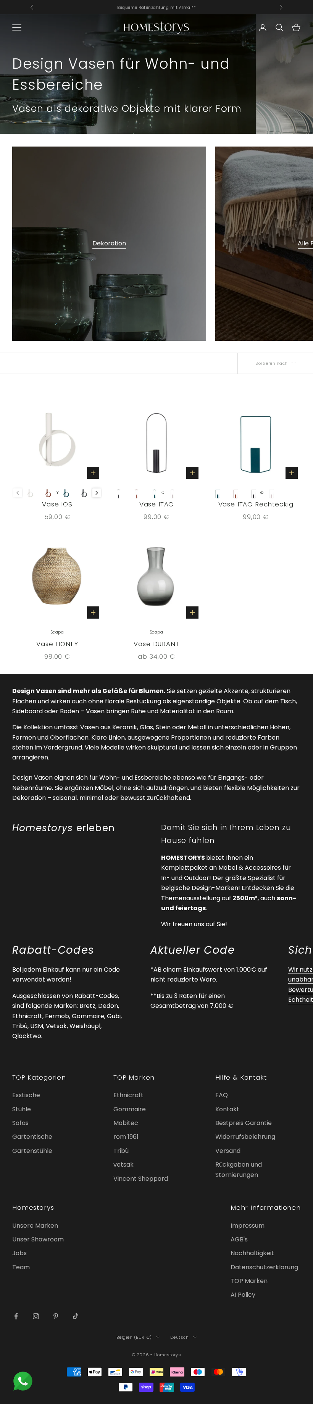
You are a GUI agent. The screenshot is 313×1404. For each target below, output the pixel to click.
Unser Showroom (38, 1239)
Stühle (21, 1109)
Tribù (121, 1150)
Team (21, 1267)
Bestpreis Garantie (243, 1123)
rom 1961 (126, 1136)
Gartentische (32, 1136)
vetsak (123, 1164)
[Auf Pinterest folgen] (56, 1316)
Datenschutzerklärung (264, 1267)
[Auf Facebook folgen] (16, 1316)
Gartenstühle (32, 1150)
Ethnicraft (128, 1095)
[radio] (30, 493)
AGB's (239, 1239)
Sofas (20, 1123)
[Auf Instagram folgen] (36, 1316)
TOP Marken (249, 1281)
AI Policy (243, 1294)
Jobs (19, 1253)
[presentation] (96, 492)
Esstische (26, 1095)
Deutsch (179, 1337)
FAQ (221, 1095)
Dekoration (109, 243)
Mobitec (125, 1123)
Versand (227, 1150)
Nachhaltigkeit (252, 1253)
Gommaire (129, 1109)
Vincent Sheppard (140, 1178)
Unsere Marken (35, 1225)
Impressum (248, 1225)
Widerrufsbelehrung (245, 1136)
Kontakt (227, 1109)
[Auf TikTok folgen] (75, 1316)
